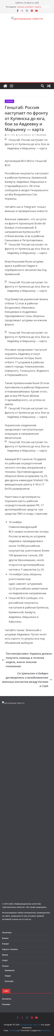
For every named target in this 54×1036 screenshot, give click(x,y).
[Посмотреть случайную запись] (49, 86)
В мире (5, 943)
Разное (5, 966)
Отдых (8, 975)
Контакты (6, 999)
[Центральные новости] (5, 86)
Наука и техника (10, 949)
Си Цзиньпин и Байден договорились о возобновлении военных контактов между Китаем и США (25, 680)
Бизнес (5, 938)
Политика (9, 101)
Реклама (6, 1004)
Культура (9, 981)
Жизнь (5, 955)
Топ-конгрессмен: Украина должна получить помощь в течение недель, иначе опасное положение (29, 660)
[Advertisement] (27, 54)
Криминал (10, 970)
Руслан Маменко (24, 135)
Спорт (5, 960)
